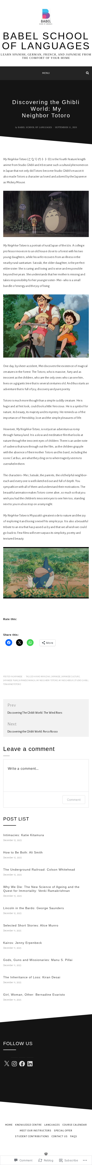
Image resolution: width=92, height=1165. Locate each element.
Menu (46, 73)
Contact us (60, 1136)
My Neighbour (66, 680)
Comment (74, 799)
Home (9, 1124)
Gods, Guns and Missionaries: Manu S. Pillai (38, 960)
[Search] (87, 72)
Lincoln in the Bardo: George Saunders (33, 908)
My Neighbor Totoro (47, 680)
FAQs (73, 1136)
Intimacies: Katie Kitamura (23, 835)
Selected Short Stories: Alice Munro (30, 925)
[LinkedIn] (30, 1063)
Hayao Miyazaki (42, 677)
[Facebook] (22, 1063)
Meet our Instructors (35, 1130)
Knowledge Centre (28, 1124)
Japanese (17, 677)
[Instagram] (14, 1063)
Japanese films (10, 680)
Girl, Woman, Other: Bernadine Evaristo (34, 994)
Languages (52, 1124)
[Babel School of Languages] (4, 72)
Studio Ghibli (81, 680)
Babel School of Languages (46, 40)
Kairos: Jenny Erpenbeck (22, 942)
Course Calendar (74, 1124)
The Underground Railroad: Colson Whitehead (39, 869)
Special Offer (63, 1130)
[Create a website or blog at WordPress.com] (46, 1154)
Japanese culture (70, 677)
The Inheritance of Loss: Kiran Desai (31, 977)
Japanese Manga (27, 680)
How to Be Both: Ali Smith (23, 852)
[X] (6, 1063)
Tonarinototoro (12, 684)
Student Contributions (32, 1136)
